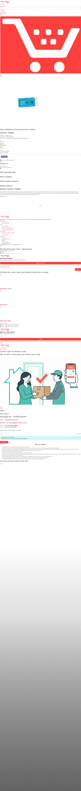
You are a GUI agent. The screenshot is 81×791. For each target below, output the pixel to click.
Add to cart (4, 156)
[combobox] (40, 8)
